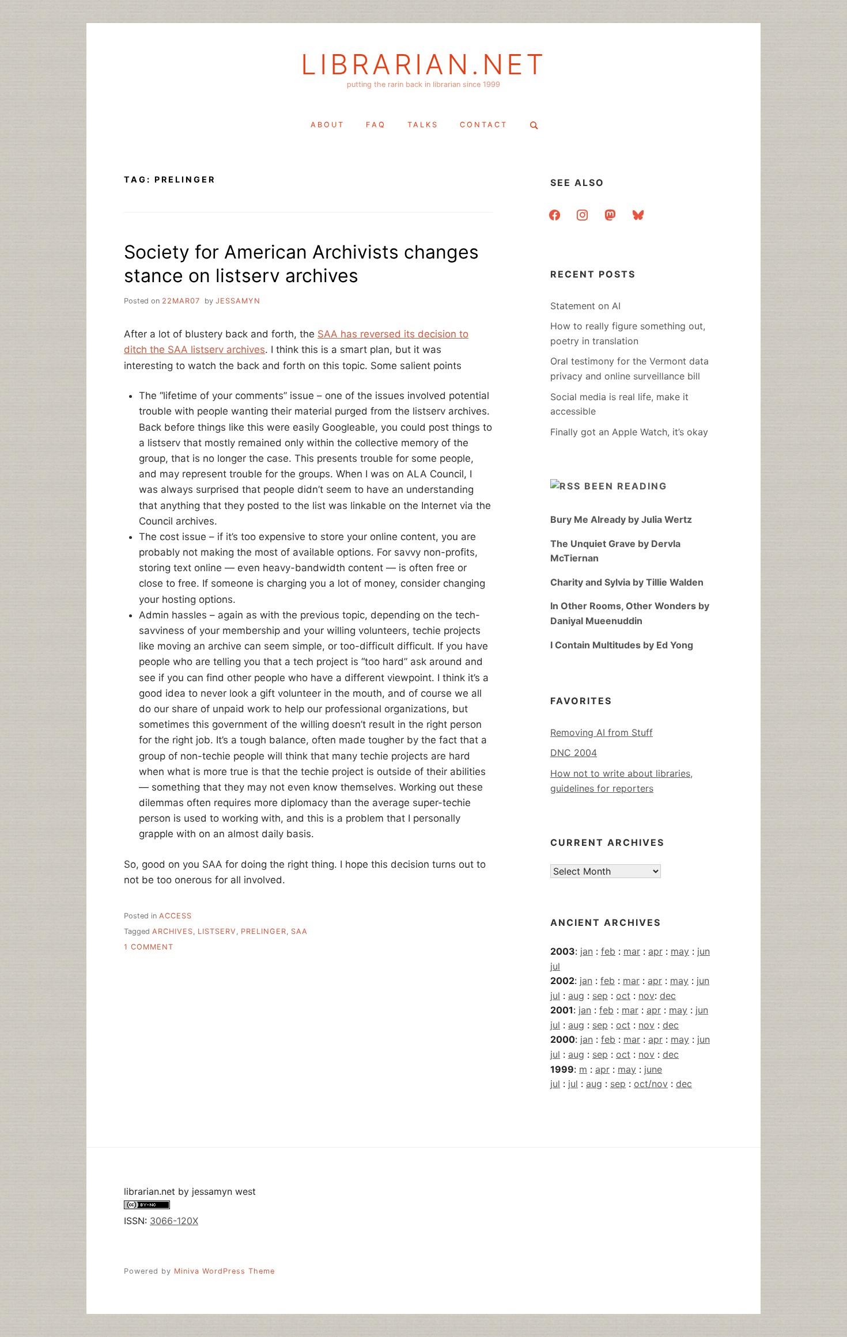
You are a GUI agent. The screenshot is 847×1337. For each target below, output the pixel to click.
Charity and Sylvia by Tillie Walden (627, 582)
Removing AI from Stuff (601, 732)
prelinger (263, 931)
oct (623, 995)
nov (646, 995)
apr (655, 951)
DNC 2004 (573, 752)
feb (608, 951)
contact (484, 124)
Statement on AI (585, 306)
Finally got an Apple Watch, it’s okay (629, 432)
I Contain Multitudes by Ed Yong (621, 645)
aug (576, 995)
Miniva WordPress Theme (224, 1271)
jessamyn (237, 301)
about (328, 124)
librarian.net (424, 64)
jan (586, 951)
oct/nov (651, 1083)
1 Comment (148, 947)
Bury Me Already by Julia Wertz (621, 519)
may (680, 951)
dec (668, 995)
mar (631, 951)
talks (422, 124)
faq (376, 124)
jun (703, 951)
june (653, 1069)
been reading (625, 486)
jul (555, 966)
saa (299, 931)
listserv (217, 931)
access (175, 915)
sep (600, 995)
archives (172, 931)
